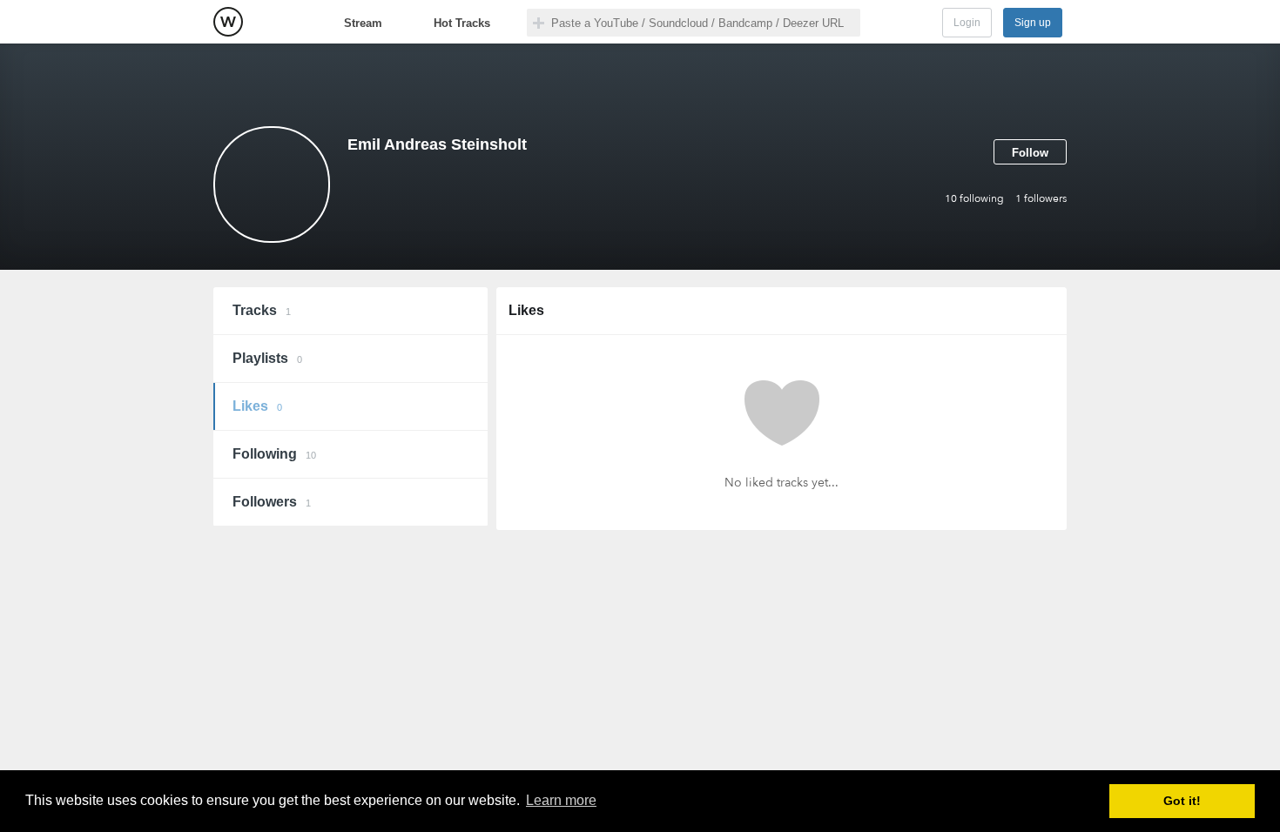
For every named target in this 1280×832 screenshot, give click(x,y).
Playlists (267, 358)
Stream (363, 23)
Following (274, 453)
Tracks (261, 310)
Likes (257, 406)
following (974, 198)
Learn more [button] (561, 800)
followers (1041, 198)
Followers (271, 501)
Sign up (1032, 23)
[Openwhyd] (228, 22)
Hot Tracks (462, 23)
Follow (1030, 152)
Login (966, 23)
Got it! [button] (1182, 801)
